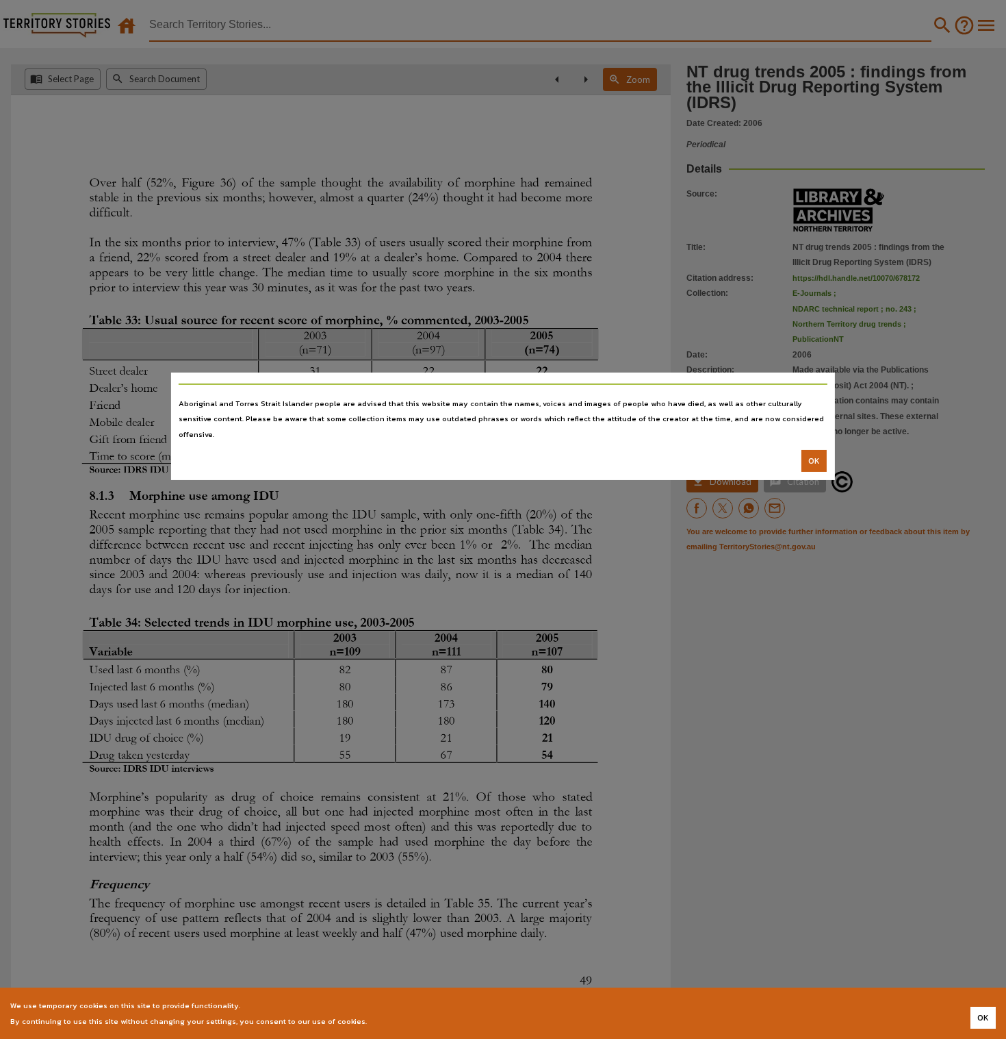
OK (814, 461)
